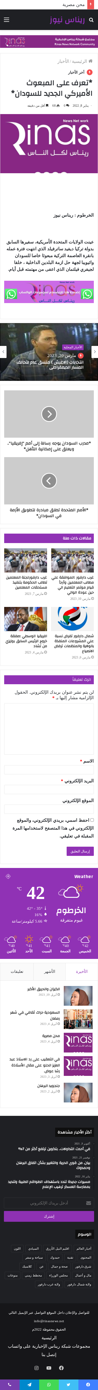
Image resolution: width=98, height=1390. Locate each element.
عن (41, 1266)
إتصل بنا (49, 1354)
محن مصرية (51, 1036)
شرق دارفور (83, 1266)
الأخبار (63, 61)
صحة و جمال (59, 1266)
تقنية (70, 1257)
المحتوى (85, 1257)
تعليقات (17, 971)
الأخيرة (82, 971)
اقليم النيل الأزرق (57, 1248)
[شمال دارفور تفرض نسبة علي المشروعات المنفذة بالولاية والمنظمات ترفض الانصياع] (72, 619)
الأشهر (49, 971)
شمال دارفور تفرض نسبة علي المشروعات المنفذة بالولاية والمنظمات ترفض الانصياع (74, 644)
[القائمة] (6, 22)
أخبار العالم (84, 1248)
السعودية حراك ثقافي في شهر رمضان (35, 1015)
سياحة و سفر (34, 1257)
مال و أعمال (83, 1275)
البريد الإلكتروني (77, 780)
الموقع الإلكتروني (78, 800)
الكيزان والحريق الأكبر (43, 989)
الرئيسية (80, 61)
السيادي (33, 1248)
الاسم (87, 761)
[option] (49, 352)
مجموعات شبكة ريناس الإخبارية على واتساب (49, 1346)
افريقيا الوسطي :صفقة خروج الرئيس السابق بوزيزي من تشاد (26, 641)
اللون (17, 1248)
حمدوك (55, 1257)
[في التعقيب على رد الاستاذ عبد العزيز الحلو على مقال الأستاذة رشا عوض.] (78, 1066)
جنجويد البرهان (48, 1085)
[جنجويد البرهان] (78, 1092)
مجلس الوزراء (58, 1275)
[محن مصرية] (78, 1042)
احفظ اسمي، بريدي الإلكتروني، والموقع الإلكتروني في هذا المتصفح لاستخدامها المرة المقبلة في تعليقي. (53, 828)
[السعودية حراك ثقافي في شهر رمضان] (78, 1019)
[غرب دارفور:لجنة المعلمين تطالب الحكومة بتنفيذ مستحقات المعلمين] (25, 560)
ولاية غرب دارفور (49, 1284)
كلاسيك (27, 1266)
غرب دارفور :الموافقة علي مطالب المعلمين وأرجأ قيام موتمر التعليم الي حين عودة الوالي (72, 585)
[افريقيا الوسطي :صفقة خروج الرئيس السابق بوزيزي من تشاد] (25, 619)
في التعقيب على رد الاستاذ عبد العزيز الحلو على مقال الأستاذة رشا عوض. (35, 1065)
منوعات (13, 1275)
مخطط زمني (33, 1275)
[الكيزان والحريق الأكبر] (78, 996)
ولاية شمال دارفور (79, 1284)
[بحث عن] (91, 22)
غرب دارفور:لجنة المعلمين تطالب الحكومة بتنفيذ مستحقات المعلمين (26, 582)
